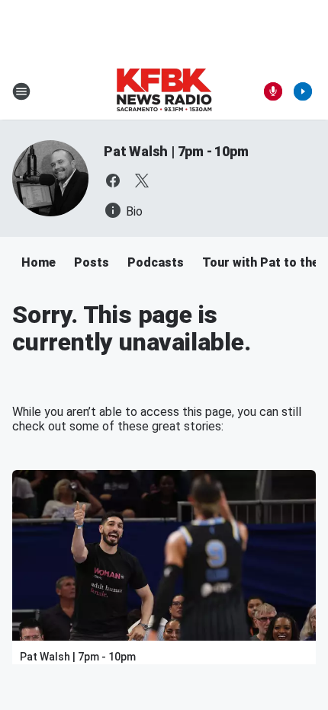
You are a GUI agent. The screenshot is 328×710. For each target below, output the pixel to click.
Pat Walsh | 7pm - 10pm (176, 151)
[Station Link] (164, 91)
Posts (91, 262)
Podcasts (155, 262)
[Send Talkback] (273, 91)
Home (38, 262)
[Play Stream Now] (303, 91)
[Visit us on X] (142, 180)
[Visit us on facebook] (113, 180)
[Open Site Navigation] (21, 91)
